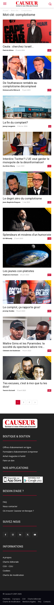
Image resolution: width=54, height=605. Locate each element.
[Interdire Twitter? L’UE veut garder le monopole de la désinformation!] (27, 143)
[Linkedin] (20, 534)
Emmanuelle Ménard (11, 90)
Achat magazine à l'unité (14, 456)
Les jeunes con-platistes (18, 271)
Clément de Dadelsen (11, 351)
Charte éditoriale (11, 561)
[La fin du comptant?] (27, 107)
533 (49, 166)
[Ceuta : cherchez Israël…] (27, 31)
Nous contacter (10, 506)
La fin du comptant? (15, 122)
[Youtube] (35, 534)
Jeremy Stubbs (8, 311)
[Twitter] (27, 534)
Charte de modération (13, 575)
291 (49, 390)
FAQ (5, 502)
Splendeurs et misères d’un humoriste (27, 234)
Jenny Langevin (9, 126)
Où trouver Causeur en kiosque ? (18, 510)
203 (49, 50)
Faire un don (8, 460)
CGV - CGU (8, 566)
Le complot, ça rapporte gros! (21, 307)
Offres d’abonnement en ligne (17, 447)
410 (49, 351)
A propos (7, 557)
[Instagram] (13, 534)
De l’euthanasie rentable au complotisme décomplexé (20, 84)
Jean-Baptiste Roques (11, 202)
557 (49, 275)
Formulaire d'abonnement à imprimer (20, 451)
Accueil (5, 10)
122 (49, 238)
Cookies (6, 570)
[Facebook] (5, 534)
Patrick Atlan (8, 50)
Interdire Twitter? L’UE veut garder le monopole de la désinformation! (26, 160)
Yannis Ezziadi (9, 390)
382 (49, 311)
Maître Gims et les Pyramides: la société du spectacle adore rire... (24, 345)
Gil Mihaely (7, 238)
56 (50, 126)
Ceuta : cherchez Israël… (18, 46)
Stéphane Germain (10, 275)
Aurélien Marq (9, 166)
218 (49, 90)
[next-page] (35, 402)
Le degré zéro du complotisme (22, 198)
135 (49, 202)
